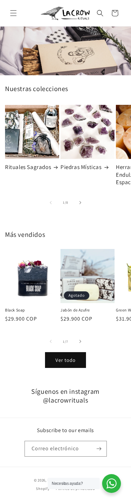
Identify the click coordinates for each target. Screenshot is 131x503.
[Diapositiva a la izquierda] (50, 202)
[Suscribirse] (99, 449)
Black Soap (15, 309)
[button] (13, 13)
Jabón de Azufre (75, 309)
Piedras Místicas (81, 167)
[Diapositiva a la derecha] (80, 202)
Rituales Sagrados (28, 167)
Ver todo (65, 360)
